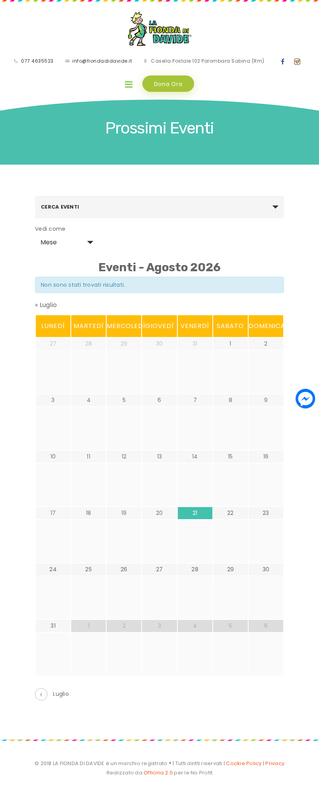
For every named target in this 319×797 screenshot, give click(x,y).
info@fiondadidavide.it (102, 61)
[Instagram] (297, 62)
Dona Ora (168, 84)
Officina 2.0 (157, 772)
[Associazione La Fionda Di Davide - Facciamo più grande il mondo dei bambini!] (159, 28)
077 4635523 (37, 61)
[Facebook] (283, 62)
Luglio (46, 304)
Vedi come (50, 229)
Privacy (274, 763)
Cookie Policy (243, 763)
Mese (48, 242)
